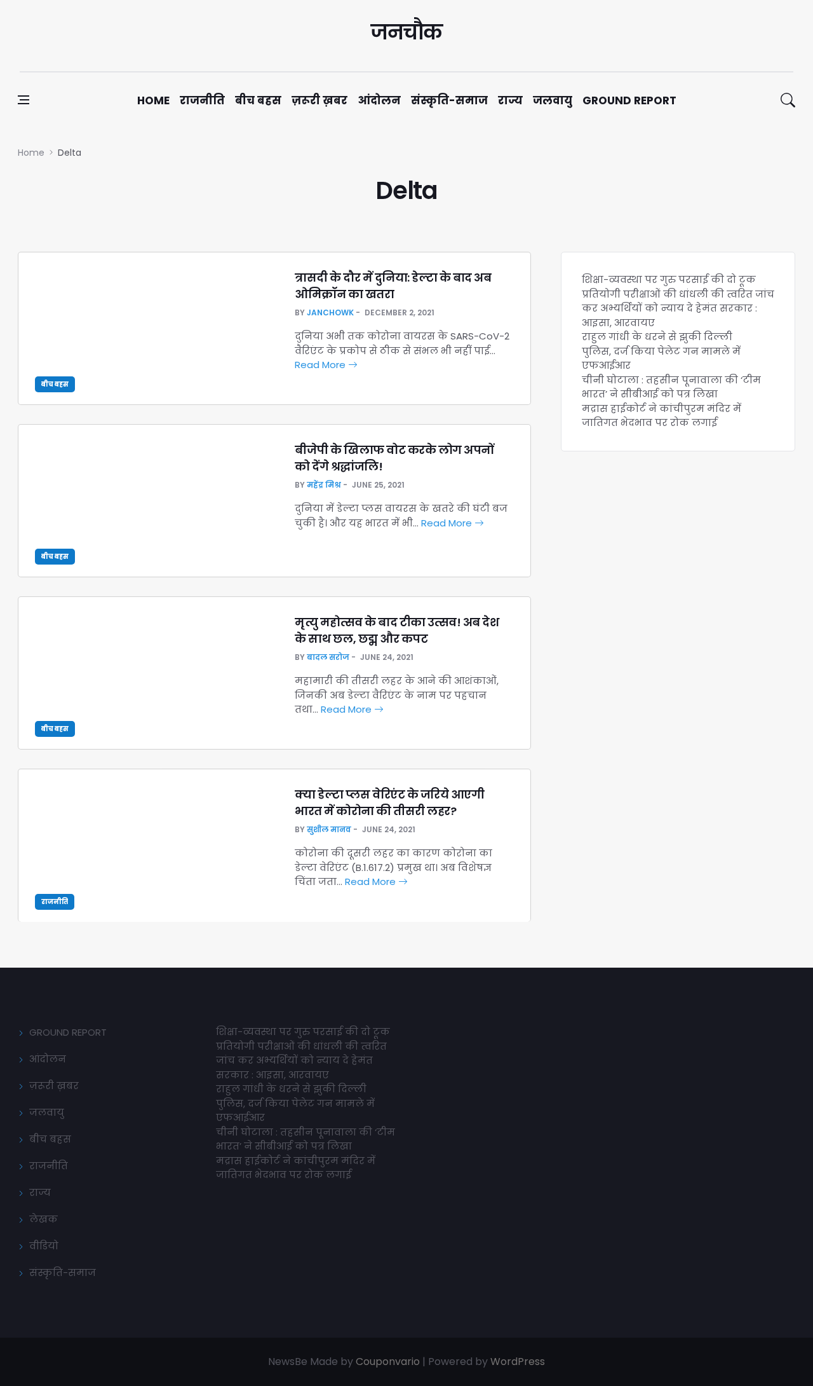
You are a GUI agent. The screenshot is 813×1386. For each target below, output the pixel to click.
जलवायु (552, 100)
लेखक (43, 1219)
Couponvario (388, 1361)
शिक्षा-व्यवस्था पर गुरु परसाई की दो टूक (669, 279)
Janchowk (330, 312)
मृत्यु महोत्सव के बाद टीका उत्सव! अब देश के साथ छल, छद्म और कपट (397, 630)
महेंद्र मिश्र (324, 484)
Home (153, 100)
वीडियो (43, 1245)
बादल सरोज (328, 657)
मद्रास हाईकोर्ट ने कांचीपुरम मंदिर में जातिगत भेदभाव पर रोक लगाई (661, 416)
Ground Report (629, 100)
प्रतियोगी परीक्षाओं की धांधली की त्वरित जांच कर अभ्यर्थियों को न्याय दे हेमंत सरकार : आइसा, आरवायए (678, 308)
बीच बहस (258, 100)
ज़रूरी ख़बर (319, 100)
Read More (321, 364)
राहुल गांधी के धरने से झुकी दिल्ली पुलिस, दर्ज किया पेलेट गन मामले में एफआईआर (661, 351)
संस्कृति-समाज (449, 100)
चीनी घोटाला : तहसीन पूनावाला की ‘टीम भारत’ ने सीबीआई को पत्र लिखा (671, 387)
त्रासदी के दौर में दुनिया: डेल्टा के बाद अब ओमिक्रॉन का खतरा (393, 285)
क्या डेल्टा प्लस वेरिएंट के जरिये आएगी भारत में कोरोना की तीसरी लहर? (389, 802)
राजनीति (202, 100)
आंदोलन (379, 100)
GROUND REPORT (68, 1032)
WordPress (517, 1361)
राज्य (510, 100)
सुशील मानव (329, 829)
